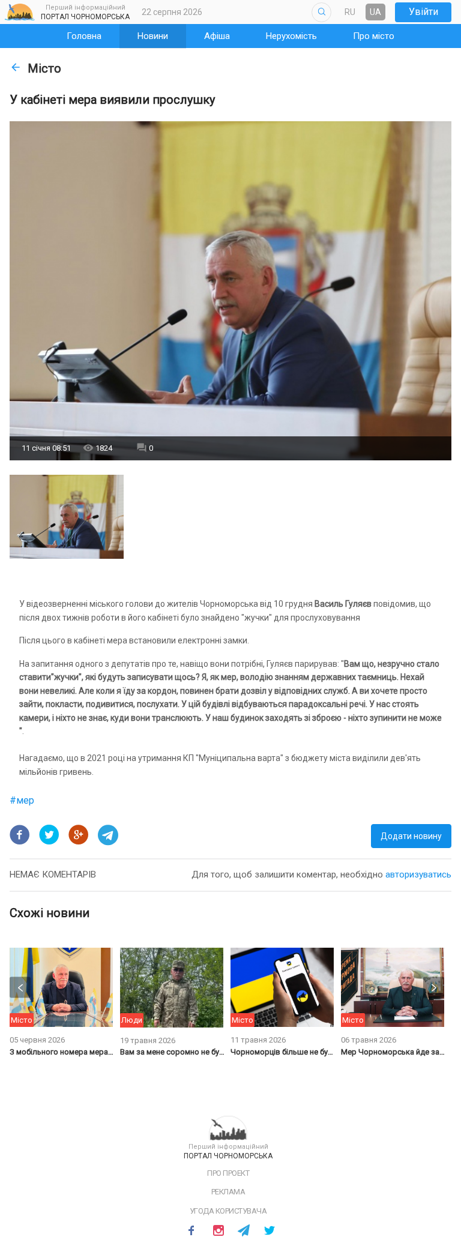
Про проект (228, 1173)
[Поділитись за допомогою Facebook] (20, 835)
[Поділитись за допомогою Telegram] (108, 835)
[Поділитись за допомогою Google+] (78, 835)
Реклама (228, 1191)
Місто (44, 68)
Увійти (423, 11)
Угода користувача (228, 1210)
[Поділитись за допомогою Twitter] (49, 835)
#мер (22, 800)
